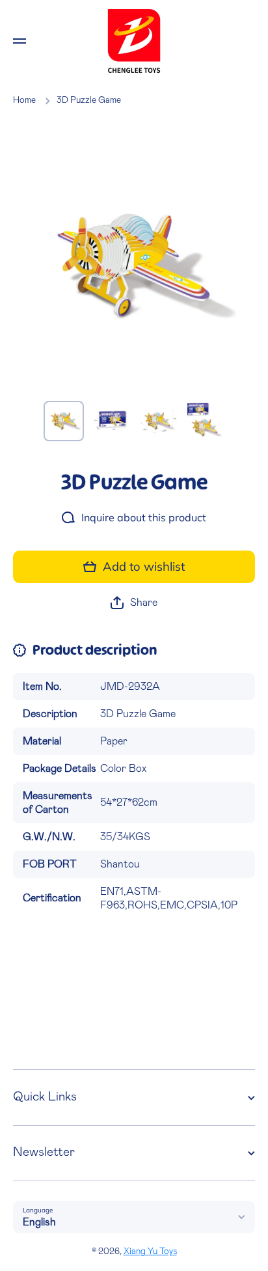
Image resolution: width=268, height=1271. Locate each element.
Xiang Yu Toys (150, 1251)
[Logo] (134, 41)
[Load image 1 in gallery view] (64, 421)
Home (24, 100)
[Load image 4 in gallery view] (204, 421)
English (39, 1222)
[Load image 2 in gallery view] (110, 421)
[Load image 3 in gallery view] (157, 421)
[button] (134, 603)
